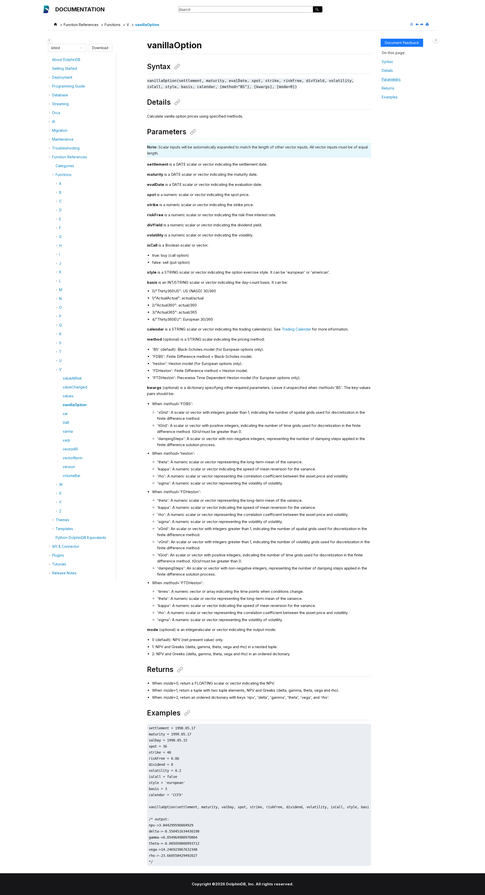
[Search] (318, 9)
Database (60, 95)
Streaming (60, 104)
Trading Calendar (296, 329)
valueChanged (75, 387)
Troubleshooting (66, 148)
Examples (390, 97)
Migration (59, 130)
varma (68, 431)
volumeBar (71, 475)
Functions (112, 25)
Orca (56, 113)
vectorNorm (72, 458)
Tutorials (59, 564)
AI (53, 121)
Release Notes (64, 573)
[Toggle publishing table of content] (49, 40)
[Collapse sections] (412, 24)
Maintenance (63, 139)
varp (66, 440)
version (69, 467)
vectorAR (70, 449)
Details (387, 70)
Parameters (391, 79)
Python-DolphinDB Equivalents (81, 537)
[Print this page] (427, 24)
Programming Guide (68, 86)
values (68, 396)
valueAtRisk (72, 378)
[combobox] (64, 48)
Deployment (62, 77)
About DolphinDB (66, 59)
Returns (388, 88)
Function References (81, 25)
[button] (50, 59)
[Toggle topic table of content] (435, 40)
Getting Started (64, 68)
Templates (64, 529)
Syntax (387, 61)
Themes (62, 520)
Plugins (58, 555)
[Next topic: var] (422, 25)
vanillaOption (147, 25)
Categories (65, 166)
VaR (66, 422)
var (65, 413)
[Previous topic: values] (417, 25)
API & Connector (65, 546)
